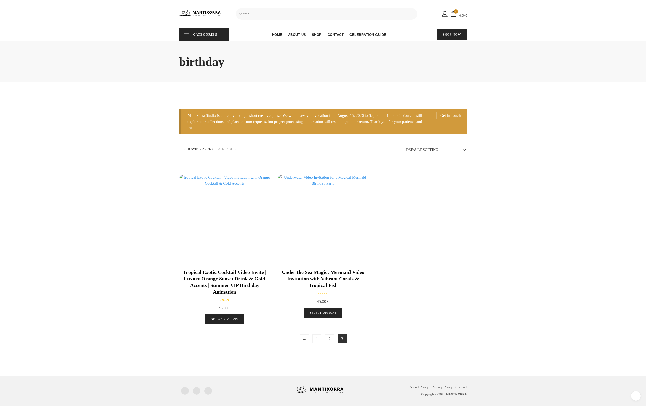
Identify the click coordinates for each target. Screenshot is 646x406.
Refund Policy (418, 387)
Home (277, 35)
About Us (297, 35)
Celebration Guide (367, 35)
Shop (317, 35)
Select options (224, 319)
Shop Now (452, 34)
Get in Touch (450, 115)
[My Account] (445, 14)
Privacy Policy (442, 387)
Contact (336, 35)
